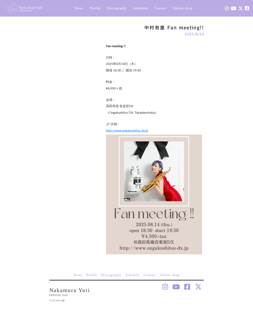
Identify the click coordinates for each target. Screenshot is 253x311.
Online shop (183, 8)
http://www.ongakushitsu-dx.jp (127, 130)
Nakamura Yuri (69, 290)
